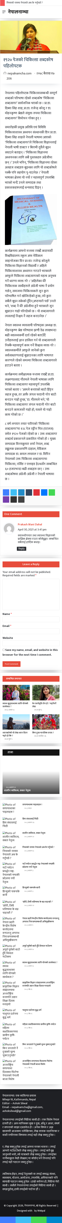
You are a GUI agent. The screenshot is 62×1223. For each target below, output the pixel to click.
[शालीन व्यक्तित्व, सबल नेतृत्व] (11, 837)
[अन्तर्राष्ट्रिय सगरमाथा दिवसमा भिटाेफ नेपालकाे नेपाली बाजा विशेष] (11, 1070)
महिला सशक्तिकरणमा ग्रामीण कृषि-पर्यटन (39, 1024)
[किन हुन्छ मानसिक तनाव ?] (45, 722)
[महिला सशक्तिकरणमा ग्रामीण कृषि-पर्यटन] (11, 1032)
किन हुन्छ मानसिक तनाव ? (43, 733)
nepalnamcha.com (19, 73)
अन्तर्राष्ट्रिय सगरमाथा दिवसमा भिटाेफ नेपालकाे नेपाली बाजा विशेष (37, 1062)
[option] (31, 776)
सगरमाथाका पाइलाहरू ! (32, 804)
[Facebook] (6, 492)
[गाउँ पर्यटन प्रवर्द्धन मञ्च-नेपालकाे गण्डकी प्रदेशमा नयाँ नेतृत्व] (11, 873)
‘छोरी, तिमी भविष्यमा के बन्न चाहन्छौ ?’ (37, 902)
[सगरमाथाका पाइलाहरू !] (11, 809)
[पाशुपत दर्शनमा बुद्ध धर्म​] (11, 1015)
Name (7, 614)
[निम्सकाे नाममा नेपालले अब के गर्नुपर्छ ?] (11, 853)
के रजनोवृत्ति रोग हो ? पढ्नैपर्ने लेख (44, 705)
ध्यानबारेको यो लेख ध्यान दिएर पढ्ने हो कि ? (15, 734)
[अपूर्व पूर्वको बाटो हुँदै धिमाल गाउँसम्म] (11, 951)
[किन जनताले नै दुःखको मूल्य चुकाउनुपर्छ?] (11, 1050)
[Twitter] (13, 492)
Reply (21, 549)
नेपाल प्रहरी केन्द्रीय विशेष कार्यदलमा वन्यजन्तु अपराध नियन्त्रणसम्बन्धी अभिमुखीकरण (40, 920)
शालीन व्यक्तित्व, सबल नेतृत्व (33, 833)
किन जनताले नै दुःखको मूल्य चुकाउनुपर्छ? (39, 1044)
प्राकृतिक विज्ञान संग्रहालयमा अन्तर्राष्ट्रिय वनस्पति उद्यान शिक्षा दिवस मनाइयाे (38, 984)
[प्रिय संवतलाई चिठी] (11, 823)
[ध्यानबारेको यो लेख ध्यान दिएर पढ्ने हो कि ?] (16, 722)
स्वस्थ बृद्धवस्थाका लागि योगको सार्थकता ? (15, 705)
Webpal (41, 1211)
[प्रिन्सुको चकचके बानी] (11, 892)
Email (7, 626)
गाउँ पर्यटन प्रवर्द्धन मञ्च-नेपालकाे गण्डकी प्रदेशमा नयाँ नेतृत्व (38, 865)
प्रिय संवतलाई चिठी (30, 819)
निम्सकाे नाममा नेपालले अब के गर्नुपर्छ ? (25, 3)
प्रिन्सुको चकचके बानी (31, 887)
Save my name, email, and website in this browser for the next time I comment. (30, 652)
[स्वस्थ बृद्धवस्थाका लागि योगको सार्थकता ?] (16, 692)
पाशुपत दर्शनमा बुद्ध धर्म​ (31, 1010)
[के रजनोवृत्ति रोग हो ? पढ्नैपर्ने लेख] (45, 692)
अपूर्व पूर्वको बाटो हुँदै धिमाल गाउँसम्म (37, 946)
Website (8, 638)
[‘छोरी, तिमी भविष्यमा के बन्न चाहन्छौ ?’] (11, 907)
